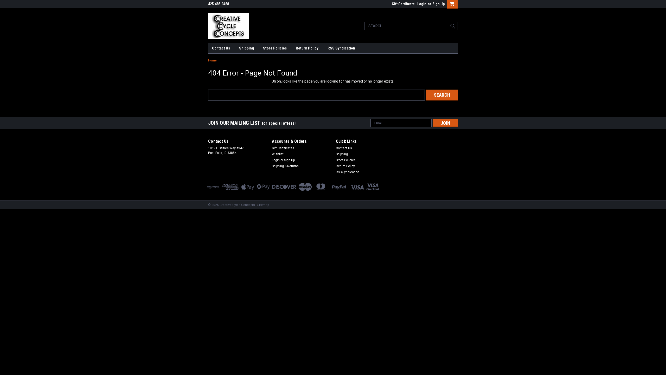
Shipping (246, 48)
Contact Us (221, 48)
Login (421, 4)
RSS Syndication (341, 48)
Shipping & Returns (285, 166)
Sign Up (438, 4)
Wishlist (278, 154)
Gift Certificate (403, 4)
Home (212, 60)
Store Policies (275, 48)
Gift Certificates (283, 148)
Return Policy (307, 48)
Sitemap (263, 205)
